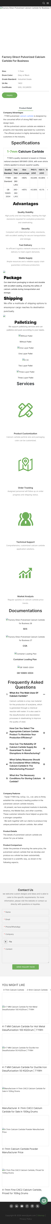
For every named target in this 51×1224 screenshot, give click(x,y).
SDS (25, 629)
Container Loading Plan (25, 659)
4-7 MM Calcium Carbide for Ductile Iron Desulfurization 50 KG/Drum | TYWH (24, 1069)
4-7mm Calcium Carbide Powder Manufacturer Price (20, 1151)
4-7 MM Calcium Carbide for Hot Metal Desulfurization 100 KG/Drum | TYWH (23, 1028)
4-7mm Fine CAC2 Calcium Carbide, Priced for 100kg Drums (22, 1191)
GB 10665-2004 (25, 673)
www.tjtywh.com (29, 1215)
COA (25, 645)
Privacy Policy (26, 1219)
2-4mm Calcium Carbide (37, 990)
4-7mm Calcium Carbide (13, 990)
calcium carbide (26, 116)
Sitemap (40, 1215)
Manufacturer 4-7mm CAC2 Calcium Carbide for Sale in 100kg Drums (22, 1110)
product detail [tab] (25, 108)
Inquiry (10, 95)
